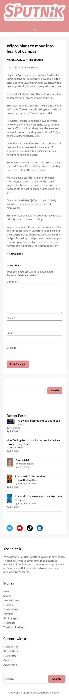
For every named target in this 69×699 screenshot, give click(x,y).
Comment (13, 281)
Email (11, 332)
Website (11, 347)
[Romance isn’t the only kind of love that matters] (9, 479)
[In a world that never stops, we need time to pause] (9, 499)
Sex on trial (22, 460)
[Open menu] (34, 29)
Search (55, 390)
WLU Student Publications (45, 692)
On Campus (16, 253)
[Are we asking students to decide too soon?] (11, 422)
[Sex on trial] (10, 463)
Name (11, 317)
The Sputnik (35, 59)
